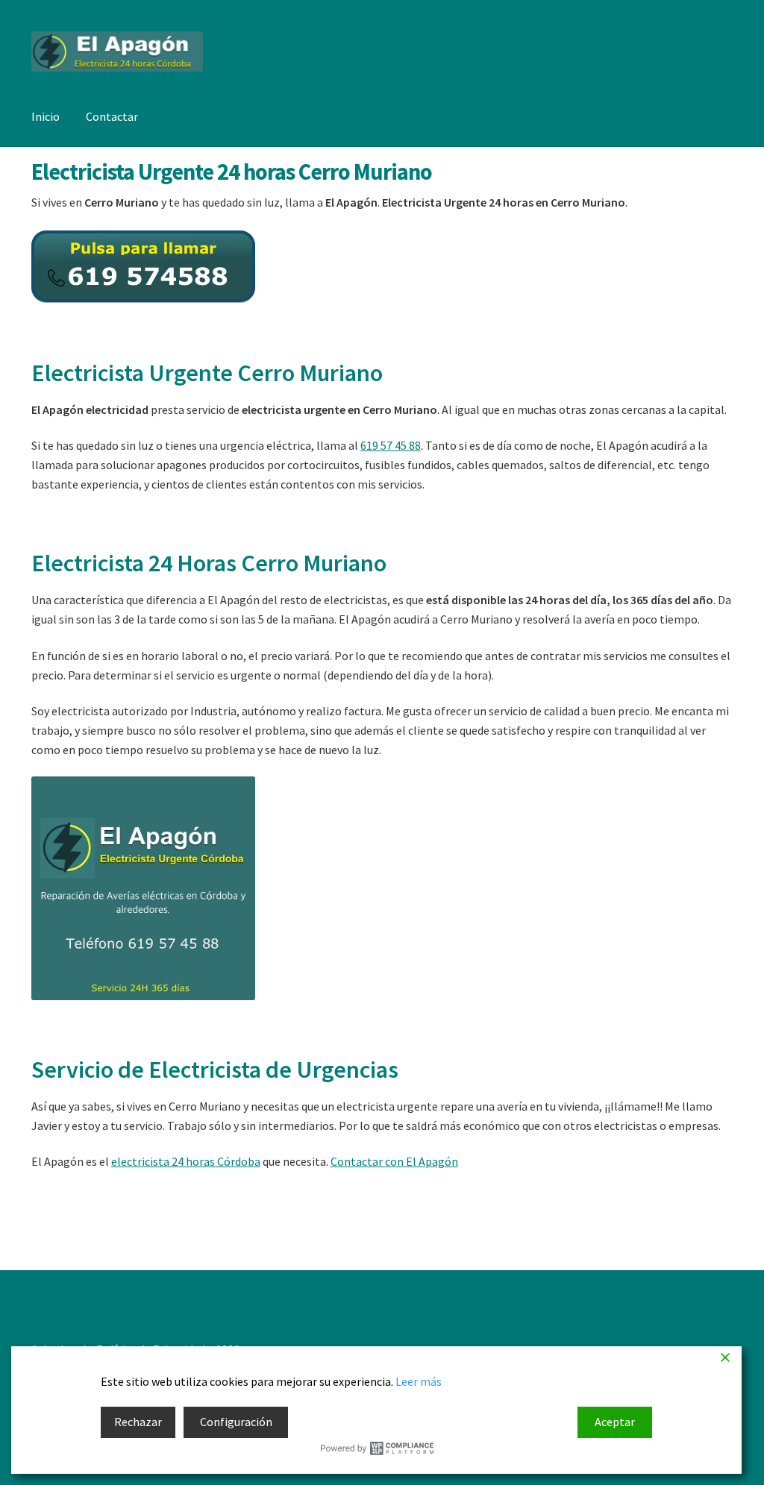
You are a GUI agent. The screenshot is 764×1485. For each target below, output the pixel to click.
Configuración (236, 1421)
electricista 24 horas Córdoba (185, 1161)
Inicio (45, 116)
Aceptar (615, 1421)
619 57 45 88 (390, 445)
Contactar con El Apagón (394, 1161)
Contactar (112, 116)
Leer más (418, 1381)
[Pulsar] (382, 266)
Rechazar (138, 1421)
